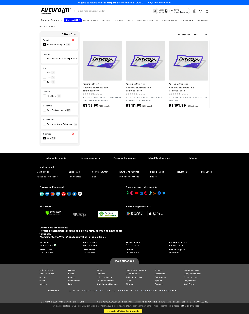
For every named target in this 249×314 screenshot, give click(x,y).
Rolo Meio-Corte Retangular (62, 124)
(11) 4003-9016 (46, 245)
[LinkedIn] (141, 193)
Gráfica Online (46, 270)
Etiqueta (72, 270)
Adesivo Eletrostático (92, 84)
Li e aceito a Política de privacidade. (123, 311)
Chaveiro (130, 284)
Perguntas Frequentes (124, 158)
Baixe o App (74, 172)
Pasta (99, 270)
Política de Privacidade (47, 177)
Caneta (129, 280)
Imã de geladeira (104, 277)
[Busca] (155, 11)
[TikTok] (150, 193)
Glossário (53, 290)
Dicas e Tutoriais (158, 172)
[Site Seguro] (79, 214)
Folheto (42, 277)
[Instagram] (131, 193)
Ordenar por (184, 35)
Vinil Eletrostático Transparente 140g (66, 58)
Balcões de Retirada (56, 158)
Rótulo (71, 274)
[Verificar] (53, 213)
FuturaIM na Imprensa (158, 158)
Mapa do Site (43, 172)
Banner (71, 277)
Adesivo (43, 284)
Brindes (158, 270)
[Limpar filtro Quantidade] (72, 133)
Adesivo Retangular (58, 44)
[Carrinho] (207, 11)
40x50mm (53, 96)
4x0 (50, 72)
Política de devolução (129, 177)
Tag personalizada (105, 280)
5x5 (50, 82)
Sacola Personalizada (136, 270)
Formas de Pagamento (52, 187)
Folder (42, 280)
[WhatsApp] (195, 11)
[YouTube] (136, 193)
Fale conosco (75, 177)
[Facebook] (159, 193)
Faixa (70, 284)
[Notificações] (200, 11)
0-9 (174, 291)
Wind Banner (74, 280)
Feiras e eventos (191, 277)
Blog (94, 177)
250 (51, 138)
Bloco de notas (133, 274)
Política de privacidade (190, 306)
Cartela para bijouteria (107, 284)
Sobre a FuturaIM (100, 172)
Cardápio (159, 284)
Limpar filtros (70, 34)
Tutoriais (193, 158)
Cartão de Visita (46, 274)
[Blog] (154, 193)
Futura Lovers (206, 172)
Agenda (158, 280)
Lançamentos (190, 280)
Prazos (153, 177)
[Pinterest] (145, 193)
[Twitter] (164, 193)
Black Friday (189, 284)
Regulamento (183, 172)
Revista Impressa (191, 270)
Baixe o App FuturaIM (138, 206)
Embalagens (160, 277)
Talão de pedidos (134, 277)
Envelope (101, 274)
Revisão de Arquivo (90, 158)
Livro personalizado (192, 274)
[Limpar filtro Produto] (72, 40)
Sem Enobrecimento (58, 110)
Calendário (160, 274)
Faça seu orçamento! (159, 2)
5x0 (50, 77)
